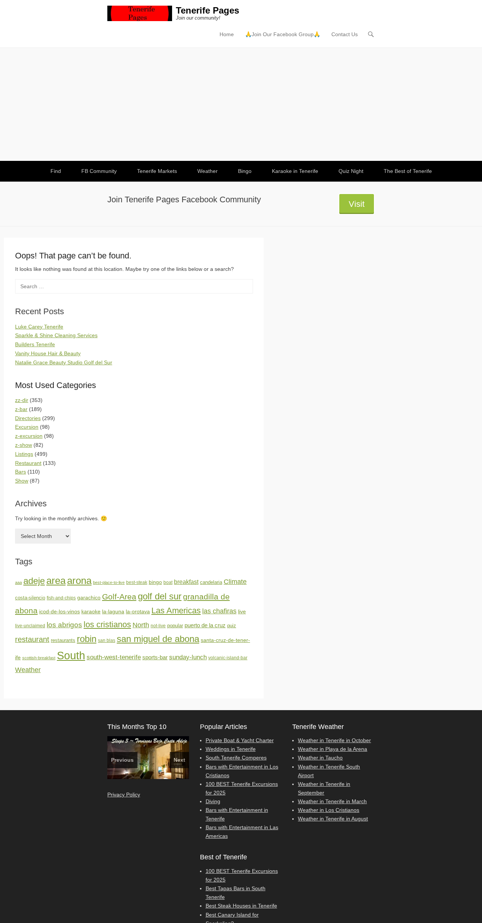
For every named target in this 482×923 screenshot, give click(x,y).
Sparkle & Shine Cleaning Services (56, 335)
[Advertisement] (241, 104)
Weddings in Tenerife (231, 749)
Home (227, 34)
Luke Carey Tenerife (39, 327)
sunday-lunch (188, 657)
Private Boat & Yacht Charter (240, 740)
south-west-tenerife (114, 657)
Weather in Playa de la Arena (332, 749)
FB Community (99, 171)
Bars (20, 472)
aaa (18, 582)
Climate (235, 581)
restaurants (63, 640)
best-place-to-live (109, 582)
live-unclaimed (30, 625)
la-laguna (113, 611)
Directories (28, 418)
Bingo (245, 171)
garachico (89, 597)
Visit (357, 204)
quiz (231, 625)
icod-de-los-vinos (59, 611)
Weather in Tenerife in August (333, 819)
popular (175, 625)
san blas (106, 640)
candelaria (211, 582)
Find (55, 171)
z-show (23, 445)
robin (86, 639)
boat (167, 582)
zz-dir (21, 400)
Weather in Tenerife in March (332, 801)
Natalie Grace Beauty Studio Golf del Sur (63, 362)
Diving (213, 801)
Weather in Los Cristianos (328, 810)
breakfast (186, 582)
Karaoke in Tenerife (295, 171)
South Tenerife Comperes (236, 758)
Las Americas (176, 610)
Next (179, 760)
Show (21, 481)
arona (79, 580)
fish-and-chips (61, 598)
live (242, 611)
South (71, 655)
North (141, 625)
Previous (122, 760)
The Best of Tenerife (408, 171)
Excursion (26, 427)
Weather (207, 171)
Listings (24, 454)
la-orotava (138, 611)
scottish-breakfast (38, 658)
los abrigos (64, 625)
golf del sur (160, 596)
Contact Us (344, 34)
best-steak (136, 582)
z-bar (21, 409)
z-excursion (29, 436)
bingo (155, 582)
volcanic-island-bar (227, 657)
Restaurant (28, 463)
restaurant (32, 639)
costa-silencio (30, 598)
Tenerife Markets (157, 171)
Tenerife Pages (207, 10)
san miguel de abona (158, 639)
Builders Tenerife (35, 344)
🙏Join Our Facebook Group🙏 (282, 34)
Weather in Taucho (320, 758)
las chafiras (219, 611)
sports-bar (155, 657)
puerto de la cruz (205, 625)
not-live (158, 625)
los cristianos (107, 624)
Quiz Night (351, 171)
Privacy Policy (123, 795)
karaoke (91, 611)
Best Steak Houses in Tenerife (241, 906)
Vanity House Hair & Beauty (48, 353)
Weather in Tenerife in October (334, 740)
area (56, 580)
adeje (34, 581)
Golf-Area (119, 596)
